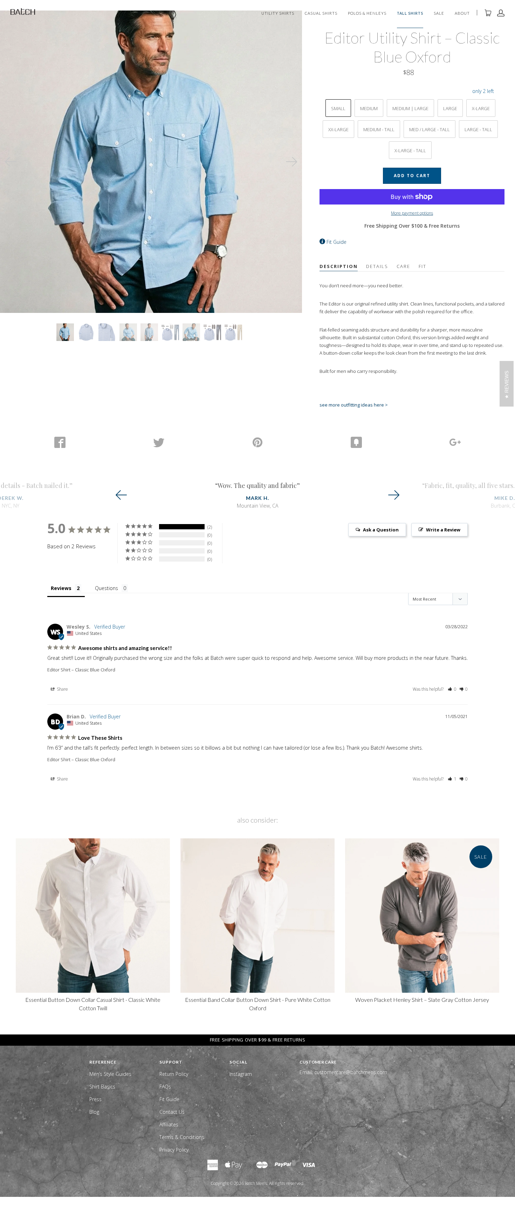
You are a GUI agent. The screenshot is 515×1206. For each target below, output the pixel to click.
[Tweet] (158, 442)
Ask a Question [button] (381, 530)
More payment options (412, 213)
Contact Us (172, 1111)
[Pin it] (257, 442)
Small (338, 108)
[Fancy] (356, 442)
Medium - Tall (378, 129)
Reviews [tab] (61, 588)
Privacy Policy (173, 1149)
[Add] (455, 442)
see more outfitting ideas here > (354, 405)
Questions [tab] (106, 588)
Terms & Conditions (181, 1137)
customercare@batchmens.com (350, 1072)
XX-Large (338, 129)
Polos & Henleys (367, 13)
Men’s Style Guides (110, 1074)
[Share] (60, 442)
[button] (452, 689)
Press (95, 1099)
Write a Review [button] (443, 530)
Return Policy (173, 1074)
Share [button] (62, 689)
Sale (439, 13)
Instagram (240, 1074)
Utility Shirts (277, 13)
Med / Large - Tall (429, 129)
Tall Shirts (410, 13)
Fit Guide (336, 242)
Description (339, 266)
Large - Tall (478, 129)
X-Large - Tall (410, 150)
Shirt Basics (102, 1086)
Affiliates (168, 1124)
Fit (422, 266)
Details (377, 266)
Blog (94, 1111)
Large (450, 108)
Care (403, 266)
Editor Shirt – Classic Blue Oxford (81, 669)
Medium (369, 108)
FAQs (165, 1086)
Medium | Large (410, 108)
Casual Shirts (321, 13)
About (462, 13)
